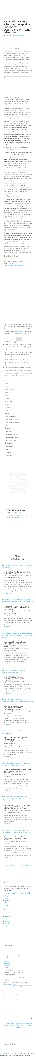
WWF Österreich (9, 1023)
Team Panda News (10, 440)
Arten (6, 386)
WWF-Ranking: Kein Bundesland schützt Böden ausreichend (17, 572)
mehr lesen (7, 593)
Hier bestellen (18, 517)
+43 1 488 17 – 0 (8, 961)
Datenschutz (28, 1023)
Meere (7, 413)
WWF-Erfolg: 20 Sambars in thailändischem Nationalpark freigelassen (14, 678)
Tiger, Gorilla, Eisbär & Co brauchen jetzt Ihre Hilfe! (18, 475)
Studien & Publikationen (12, 437)
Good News (8, 401)
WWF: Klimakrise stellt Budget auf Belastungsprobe (15, 738)
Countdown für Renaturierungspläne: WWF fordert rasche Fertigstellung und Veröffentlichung (17, 607)
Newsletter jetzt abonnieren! (18, 893)
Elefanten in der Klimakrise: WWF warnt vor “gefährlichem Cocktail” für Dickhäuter (17, 771)
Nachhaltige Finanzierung (13, 422)
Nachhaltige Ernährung (12, 419)
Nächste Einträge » (26, 865)
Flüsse (7, 398)
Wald (6, 449)
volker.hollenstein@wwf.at (16, 265)
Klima (6, 410)
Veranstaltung (9, 446)
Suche (18, 1027)
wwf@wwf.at (7, 963)
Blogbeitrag (8, 392)
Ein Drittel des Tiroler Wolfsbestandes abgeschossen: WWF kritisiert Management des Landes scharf (17, 806)
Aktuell (22, 1025)
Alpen (6, 383)
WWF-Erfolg (8, 455)
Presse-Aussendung (19, 36)
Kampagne (8, 404)
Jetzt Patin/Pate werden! (18, 499)
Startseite (3, 1053)
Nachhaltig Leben (10, 416)
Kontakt (28, 1025)
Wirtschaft (8, 452)
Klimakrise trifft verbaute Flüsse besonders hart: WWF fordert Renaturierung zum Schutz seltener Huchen (16, 644)
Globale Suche (18, 331)
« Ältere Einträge (9, 865)
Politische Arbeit (10, 431)
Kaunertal (8, 407)
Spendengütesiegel (10, 984)
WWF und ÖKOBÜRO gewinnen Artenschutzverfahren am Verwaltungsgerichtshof (14, 707)
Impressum (19, 1023)
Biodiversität (9, 389)
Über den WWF (9, 443)
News (6, 425)
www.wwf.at (7, 966)
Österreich (8, 428)
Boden (7, 395)
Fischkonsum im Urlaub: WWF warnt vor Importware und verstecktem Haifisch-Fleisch (17, 838)
